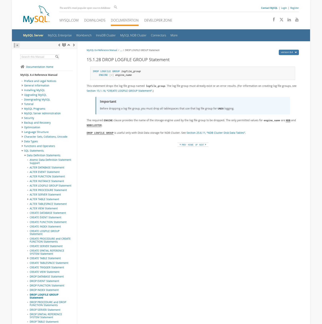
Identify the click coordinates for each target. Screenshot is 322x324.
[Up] (69, 45)
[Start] (64, 45)
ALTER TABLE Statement (44, 199)
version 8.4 (287, 52)
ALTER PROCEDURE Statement (48, 190)
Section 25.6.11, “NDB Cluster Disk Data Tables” (216, 132)
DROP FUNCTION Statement (47, 285)
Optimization (32, 127)
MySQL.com (69, 20)
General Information (36, 85)
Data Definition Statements (43, 155)
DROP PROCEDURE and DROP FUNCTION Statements (48, 303)
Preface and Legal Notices (40, 81)
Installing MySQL (34, 90)
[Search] (57, 57)
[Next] (74, 45)
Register (294, 7)
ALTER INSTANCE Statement (47, 181)
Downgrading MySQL (37, 99)
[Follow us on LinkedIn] (287, 20)
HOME (190, 144)
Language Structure (36, 132)
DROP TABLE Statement (44, 321)
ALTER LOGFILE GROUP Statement (50, 185)
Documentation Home (39, 67)
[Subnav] (22, 85)
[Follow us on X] (280, 20)
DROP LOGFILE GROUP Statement (44, 296)
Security (29, 118)
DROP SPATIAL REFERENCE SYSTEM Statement (46, 316)
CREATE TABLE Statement (45, 258)
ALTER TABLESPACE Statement (48, 204)
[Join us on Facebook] (272, 20)
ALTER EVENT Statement (45, 172)
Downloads (94, 20)
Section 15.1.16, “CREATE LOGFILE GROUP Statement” (119, 90)
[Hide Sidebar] (17, 45)
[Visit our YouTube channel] (295, 20)
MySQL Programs (34, 108)
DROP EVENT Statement (44, 281)
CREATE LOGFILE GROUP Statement (44, 232)
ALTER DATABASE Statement (47, 167)
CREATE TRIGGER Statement (47, 267)
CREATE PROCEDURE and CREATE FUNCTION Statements (50, 240)
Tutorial (29, 104)
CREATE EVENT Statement (45, 217)
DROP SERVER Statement (45, 309)
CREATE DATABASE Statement (48, 213)
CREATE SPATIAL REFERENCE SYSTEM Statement (47, 252)
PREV (183, 144)
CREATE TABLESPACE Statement (49, 263)
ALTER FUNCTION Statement (47, 176)
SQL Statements (34, 150)
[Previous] (59, 45)
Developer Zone (158, 20)
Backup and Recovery (37, 122)
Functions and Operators (39, 146)
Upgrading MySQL (35, 95)
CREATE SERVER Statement (46, 246)
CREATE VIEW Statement (44, 272)
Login (284, 7)
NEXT (202, 144)
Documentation (125, 20)
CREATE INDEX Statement (45, 226)
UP (196, 144)
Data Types (31, 141)
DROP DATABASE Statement (47, 276)
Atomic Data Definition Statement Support (50, 161)
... (121, 50)
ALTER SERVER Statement (45, 194)
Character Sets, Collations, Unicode (45, 136)
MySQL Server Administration (42, 113)
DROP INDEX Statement (44, 290)
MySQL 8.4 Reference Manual (102, 50)
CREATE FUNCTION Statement (48, 222)
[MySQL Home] (36, 15)
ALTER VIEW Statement (44, 208)
